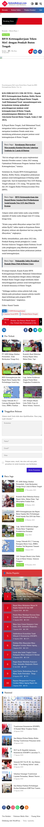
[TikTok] (22, 807)
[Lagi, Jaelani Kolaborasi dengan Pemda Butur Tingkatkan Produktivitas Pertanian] (32, 369)
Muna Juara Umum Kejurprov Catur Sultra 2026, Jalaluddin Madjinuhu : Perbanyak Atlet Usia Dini (25, 625)
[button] (32, 3)
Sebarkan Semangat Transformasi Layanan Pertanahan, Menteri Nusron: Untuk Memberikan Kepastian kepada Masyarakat (27, 775)
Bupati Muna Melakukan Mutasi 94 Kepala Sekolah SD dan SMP (25, 607)
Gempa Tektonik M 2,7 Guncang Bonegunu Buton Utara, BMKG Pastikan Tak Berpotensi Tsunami (11, 403)
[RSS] (26, 807)
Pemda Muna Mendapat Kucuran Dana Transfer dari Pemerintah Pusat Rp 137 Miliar (26, 616)
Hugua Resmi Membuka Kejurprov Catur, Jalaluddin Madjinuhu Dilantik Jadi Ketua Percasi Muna (26, 663)
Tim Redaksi (6, 816)
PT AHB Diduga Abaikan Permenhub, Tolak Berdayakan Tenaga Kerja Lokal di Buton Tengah (11, 356)
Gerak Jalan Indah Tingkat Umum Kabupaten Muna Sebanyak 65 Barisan (26, 654)
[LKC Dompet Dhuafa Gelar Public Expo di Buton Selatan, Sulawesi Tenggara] (32, 392)
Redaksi (4, 51)
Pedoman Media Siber (21, 816)
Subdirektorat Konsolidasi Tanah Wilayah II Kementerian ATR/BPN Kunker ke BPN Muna (25, 635)
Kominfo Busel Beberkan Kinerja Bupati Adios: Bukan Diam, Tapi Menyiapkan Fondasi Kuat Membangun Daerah (32, 356)
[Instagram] (13, 807)
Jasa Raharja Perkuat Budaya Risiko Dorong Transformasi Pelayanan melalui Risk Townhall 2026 (28, 739)
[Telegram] (35, 330)
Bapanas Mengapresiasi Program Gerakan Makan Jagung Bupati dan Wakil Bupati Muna (25, 682)
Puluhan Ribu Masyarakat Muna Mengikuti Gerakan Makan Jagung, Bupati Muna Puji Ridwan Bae (25, 644)
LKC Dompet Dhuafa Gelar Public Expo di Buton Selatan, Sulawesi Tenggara (31, 403)
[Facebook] (26, 330)
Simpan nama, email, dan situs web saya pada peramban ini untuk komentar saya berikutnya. (21, 462)
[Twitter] (30, 330)
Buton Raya (6, 34)
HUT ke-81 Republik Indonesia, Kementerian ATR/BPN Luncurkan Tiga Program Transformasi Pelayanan (27, 751)
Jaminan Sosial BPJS (11, 314)
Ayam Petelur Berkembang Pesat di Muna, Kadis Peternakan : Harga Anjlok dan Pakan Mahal (25, 672)
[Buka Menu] (36, 3)
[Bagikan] (40, 52)
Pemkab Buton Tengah (30, 314)
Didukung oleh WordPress (11, 821)
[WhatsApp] (40, 330)
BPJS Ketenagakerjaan (17, 311)
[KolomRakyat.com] (14, 3)
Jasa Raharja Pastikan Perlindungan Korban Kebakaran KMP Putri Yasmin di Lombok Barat (28, 787)
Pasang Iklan (35, 816)
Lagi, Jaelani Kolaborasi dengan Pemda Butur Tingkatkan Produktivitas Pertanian (31, 380)
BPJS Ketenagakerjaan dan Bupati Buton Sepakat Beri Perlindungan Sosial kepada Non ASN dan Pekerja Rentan (11, 380)
